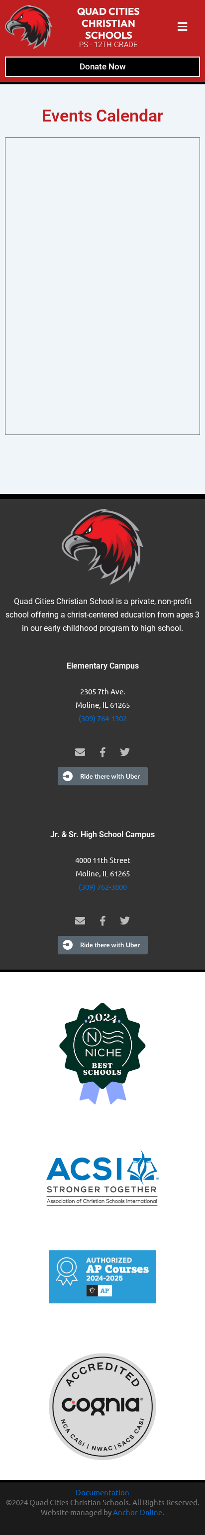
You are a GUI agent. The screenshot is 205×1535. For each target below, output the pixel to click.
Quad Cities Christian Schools (108, 23)
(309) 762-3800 (103, 886)
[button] (182, 27)
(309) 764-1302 (103, 718)
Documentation (102, 1492)
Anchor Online (137, 1512)
